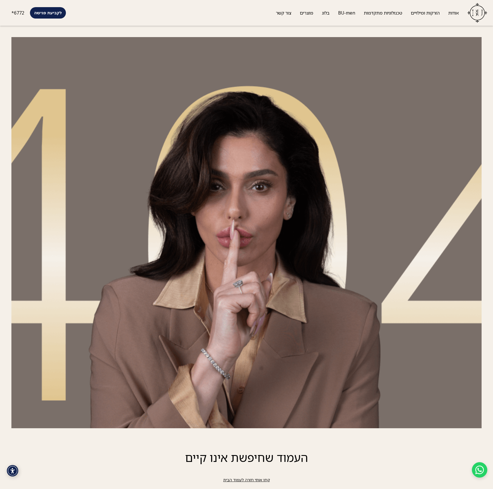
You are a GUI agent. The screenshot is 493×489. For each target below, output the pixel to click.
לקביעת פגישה (48, 12)
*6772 (17, 13)
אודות (453, 13)
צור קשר (283, 13)
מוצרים (306, 13)
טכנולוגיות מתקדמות (383, 13)
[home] (475, 13)
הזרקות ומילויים (425, 13)
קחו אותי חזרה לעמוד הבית (246, 479)
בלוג (326, 13)
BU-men (346, 13)
